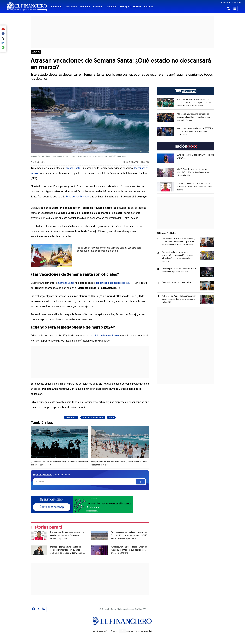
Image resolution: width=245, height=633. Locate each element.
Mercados (71, 6)
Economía (56, 6)
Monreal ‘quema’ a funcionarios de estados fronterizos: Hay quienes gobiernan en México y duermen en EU (67, 550)
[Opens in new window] (165, 102)
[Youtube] (238, 3)
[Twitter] (232, 3)
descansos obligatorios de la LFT (114, 282)
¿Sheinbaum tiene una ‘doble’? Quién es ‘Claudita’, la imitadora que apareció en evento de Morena (129, 550)
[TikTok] (240, 3)
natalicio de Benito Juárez (104, 335)
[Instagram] (235, 3)
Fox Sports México (130, 6)
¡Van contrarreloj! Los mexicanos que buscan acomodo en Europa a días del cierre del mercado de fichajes (194, 103)
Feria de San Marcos (77, 196)
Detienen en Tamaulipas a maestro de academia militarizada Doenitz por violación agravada (67, 535)
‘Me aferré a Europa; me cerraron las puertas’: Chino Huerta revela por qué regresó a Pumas (193, 117)
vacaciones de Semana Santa (92, 417)
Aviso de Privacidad (144, 631)
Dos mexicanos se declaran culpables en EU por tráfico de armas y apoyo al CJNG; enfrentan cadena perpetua (129, 535)
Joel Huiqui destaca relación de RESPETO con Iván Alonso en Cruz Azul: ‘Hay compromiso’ (195, 132)
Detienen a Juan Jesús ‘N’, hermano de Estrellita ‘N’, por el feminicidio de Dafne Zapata (194, 187)
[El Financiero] (27, 6)
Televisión (111, 6)
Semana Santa (72, 168)
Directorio (114, 631)
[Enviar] (140, 481)
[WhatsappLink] (82, 504)
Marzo (111, 417)
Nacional (85, 6)
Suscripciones (127, 631)
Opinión (97, 6)
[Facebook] (230, 3)
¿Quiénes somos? (100, 631)
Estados (148, 6)
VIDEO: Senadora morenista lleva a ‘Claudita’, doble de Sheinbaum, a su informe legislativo (193, 172)
